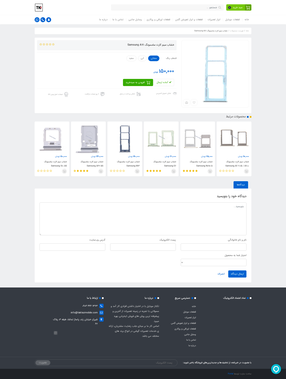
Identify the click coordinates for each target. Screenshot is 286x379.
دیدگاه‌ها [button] (241, 185)
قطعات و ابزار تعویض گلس (189, 20)
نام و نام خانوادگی (237, 240)
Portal (230, 374)
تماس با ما (117, 20)
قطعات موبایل (232, 20)
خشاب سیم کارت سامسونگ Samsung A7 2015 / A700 (237, 163)
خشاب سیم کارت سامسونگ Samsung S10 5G (55, 163)
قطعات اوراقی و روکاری (158, 20)
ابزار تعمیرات (214, 20)
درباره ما (103, 20)
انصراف (221, 274)
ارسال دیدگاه (237, 274)
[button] (239, 7)
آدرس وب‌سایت (97, 240)
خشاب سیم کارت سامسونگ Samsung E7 (164, 163)
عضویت (43, 363)
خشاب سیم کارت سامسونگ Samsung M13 (128, 163)
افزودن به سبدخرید (136, 82)
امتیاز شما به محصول (235, 255)
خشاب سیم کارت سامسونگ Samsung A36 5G (91, 163)
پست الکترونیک (168, 240)
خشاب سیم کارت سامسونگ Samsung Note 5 (201, 163)
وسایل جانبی (135, 20)
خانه (247, 20)
